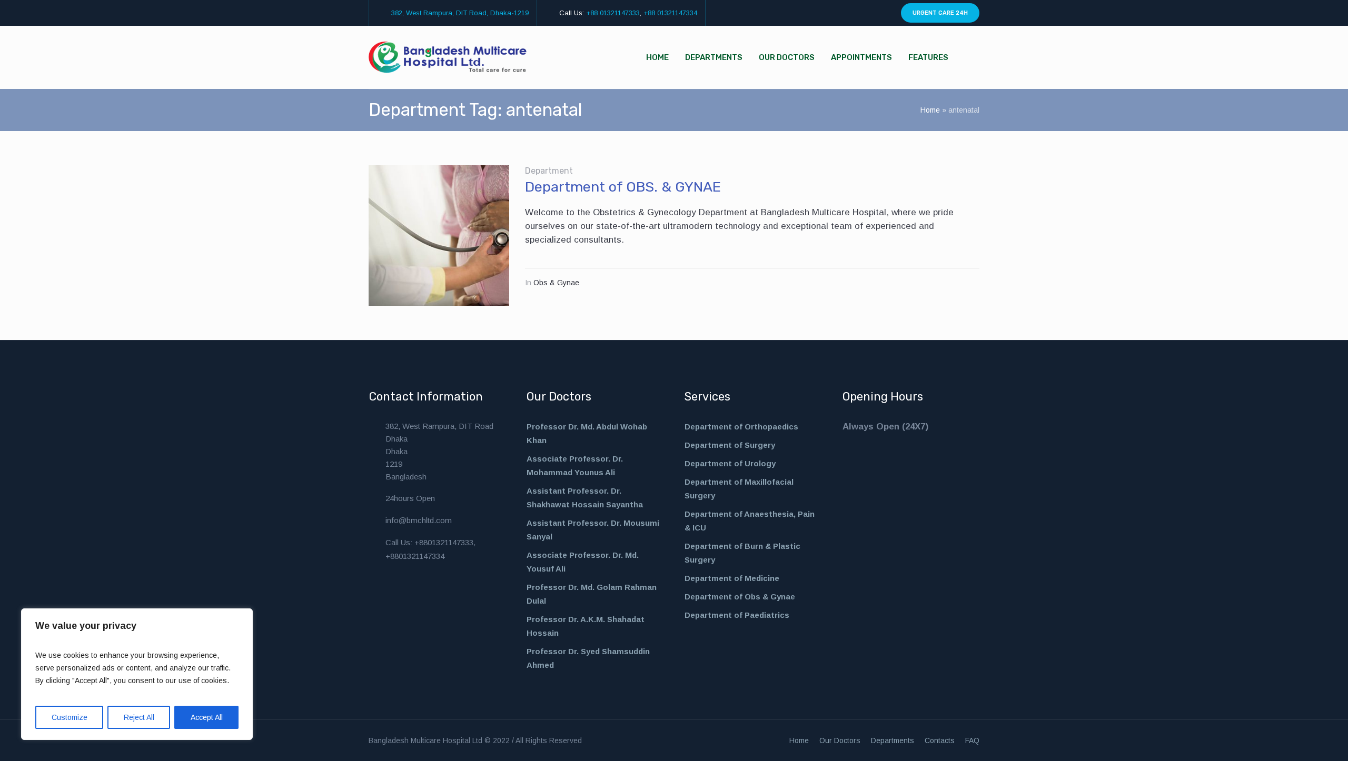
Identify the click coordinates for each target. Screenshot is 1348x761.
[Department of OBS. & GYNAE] (439, 235)
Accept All (207, 717)
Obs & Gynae (556, 282)
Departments (892, 740)
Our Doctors (839, 740)
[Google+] (883, 13)
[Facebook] (846, 13)
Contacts (940, 740)
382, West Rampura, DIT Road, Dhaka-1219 (460, 13)
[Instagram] (859, 13)
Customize (69, 717)
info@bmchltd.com (418, 520)
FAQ (972, 740)
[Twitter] (871, 13)
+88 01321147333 (613, 13)
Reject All (139, 717)
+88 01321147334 (670, 13)
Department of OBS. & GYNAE (623, 186)
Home (930, 110)
